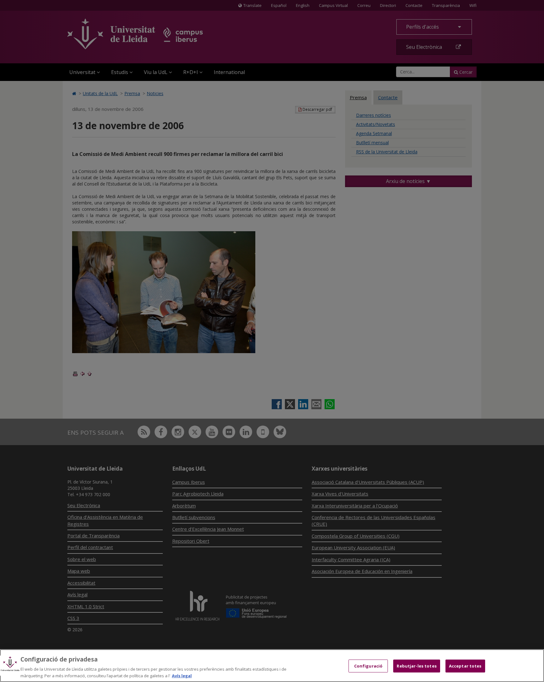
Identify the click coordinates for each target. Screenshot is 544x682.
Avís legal (182, 675)
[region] (272, 665)
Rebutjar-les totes (416, 666)
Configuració (368, 666)
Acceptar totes (465, 666)
